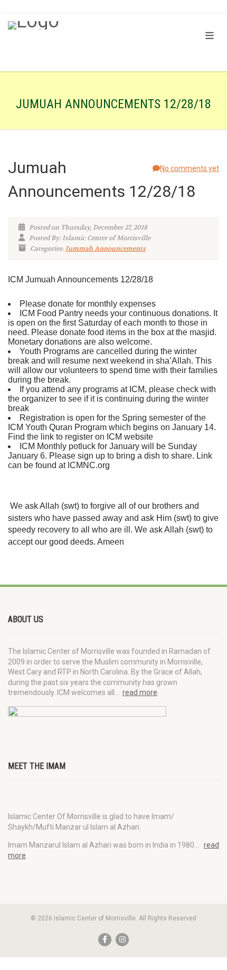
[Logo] (76, 25)
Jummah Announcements (105, 248)
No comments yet (189, 168)
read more (139, 692)
